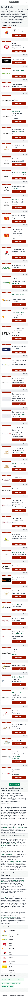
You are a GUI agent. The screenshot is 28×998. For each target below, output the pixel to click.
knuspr (5, 827)
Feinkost (20, 980)
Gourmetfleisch (7, 809)
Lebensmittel (6, 983)
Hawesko (3, 845)
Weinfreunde (16, 844)
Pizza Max (13, 917)
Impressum (5, 995)
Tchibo (3, 854)
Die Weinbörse (7, 844)
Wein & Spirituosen (7, 986)
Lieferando (4, 917)
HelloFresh (15, 880)
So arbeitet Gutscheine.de (17, 995)
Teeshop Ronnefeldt (15, 861)
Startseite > (4, 990)
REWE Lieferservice (19, 827)
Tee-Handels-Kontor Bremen (15, 863)
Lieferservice (16, 983)
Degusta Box (7, 897)
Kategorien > (10, 990)
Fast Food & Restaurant (9, 980)
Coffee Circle (12, 854)
